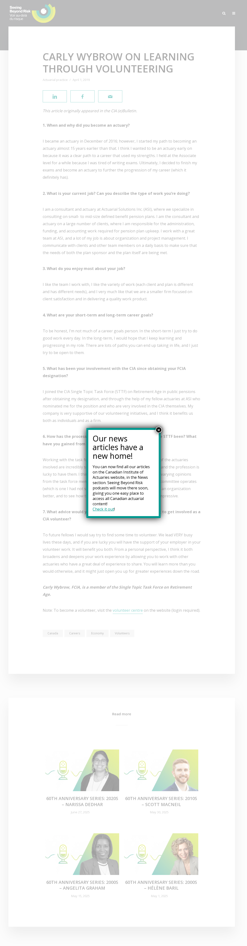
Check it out (103, 509)
